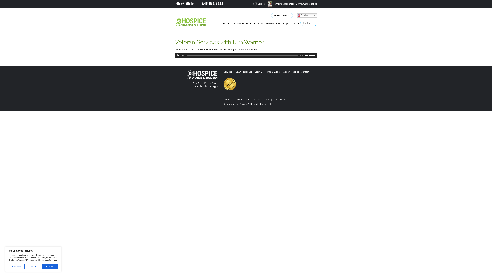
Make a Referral (282, 15)
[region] (33, 259)
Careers (261, 4)
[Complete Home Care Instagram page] (182, 3)
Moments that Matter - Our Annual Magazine (295, 4)
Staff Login (279, 100)
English (304, 15)
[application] (246, 55)
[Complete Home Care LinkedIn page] (192, 3)
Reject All (33, 266)
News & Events (272, 23)
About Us (258, 23)
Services (226, 23)
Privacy (238, 100)
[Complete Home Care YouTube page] (188, 3)
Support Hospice (290, 23)
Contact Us (308, 23)
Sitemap (227, 100)
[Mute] (306, 55)
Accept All (50, 266)
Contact (305, 72)
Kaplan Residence (242, 23)
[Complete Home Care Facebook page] (178, 3)
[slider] (312, 55)
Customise (16, 266)
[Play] (178, 55)
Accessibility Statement (258, 100)
